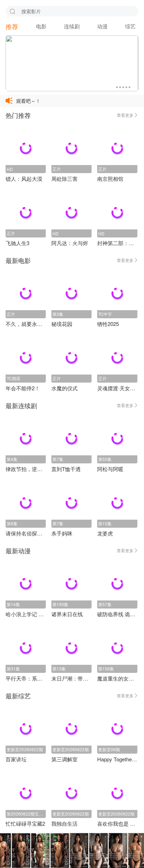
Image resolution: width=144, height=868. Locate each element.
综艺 (130, 26)
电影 (41, 26)
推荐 (12, 26)
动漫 (102, 26)
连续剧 (72, 26)
